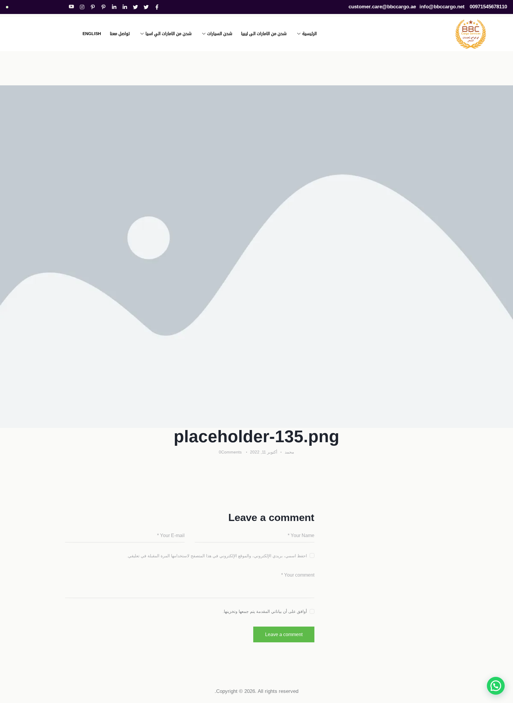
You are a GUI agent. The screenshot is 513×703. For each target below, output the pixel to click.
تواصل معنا (120, 33)
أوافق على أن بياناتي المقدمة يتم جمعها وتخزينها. (265, 611)
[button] (496, 686)
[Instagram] (82, 7)
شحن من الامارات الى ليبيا (263, 33)
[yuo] (71, 6)
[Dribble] (103, 7)
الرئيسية (309, 33)
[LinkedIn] (125, 7)
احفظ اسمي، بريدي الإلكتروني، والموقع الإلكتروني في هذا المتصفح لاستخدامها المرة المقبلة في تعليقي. (217, 555)
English (92, 33)
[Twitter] (146, 7)
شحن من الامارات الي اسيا (168, 33)
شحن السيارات (219, 33)
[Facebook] (157, 7)
